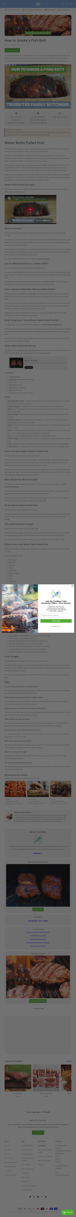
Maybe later (56, 626)
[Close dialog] (72, 586)
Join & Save (56, 621)
